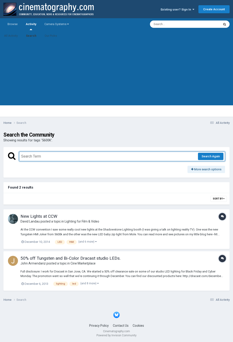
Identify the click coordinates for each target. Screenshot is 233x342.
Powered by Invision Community (116, 335)
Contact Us (121, 325)
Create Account (214, 9)
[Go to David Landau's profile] (13, 219)
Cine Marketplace (83, 263)
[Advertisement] (116, 73)
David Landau (30, 221)
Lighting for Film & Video (82, 221)
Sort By (218, 198)
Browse (13, 24)
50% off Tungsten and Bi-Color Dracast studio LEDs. (70, 258)
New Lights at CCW (38, 216)
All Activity (11, 35)
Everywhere (206, 24)
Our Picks (51, 35)
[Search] (225, 24)
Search (31, 35)
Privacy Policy (99, 325)
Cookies (138, 325)
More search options (207, 169)
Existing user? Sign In (176, 9)
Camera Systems (55, 24)
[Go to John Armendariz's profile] (13, 261)
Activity (31, 24)
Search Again (211, 156)
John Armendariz (33, 263)
